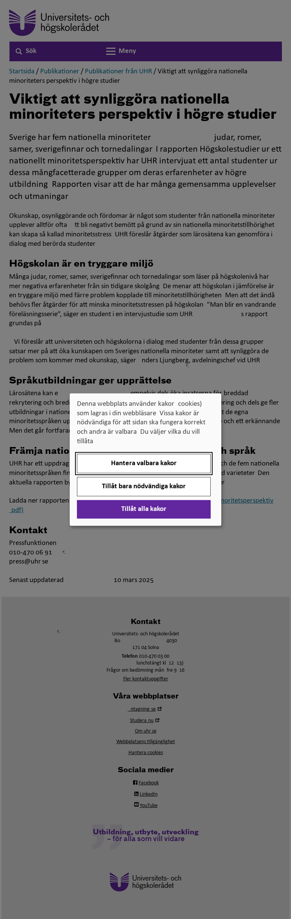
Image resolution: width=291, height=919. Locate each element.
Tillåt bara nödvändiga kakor (144, 486)
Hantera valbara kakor (144, 463)
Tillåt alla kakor (143, 509)
